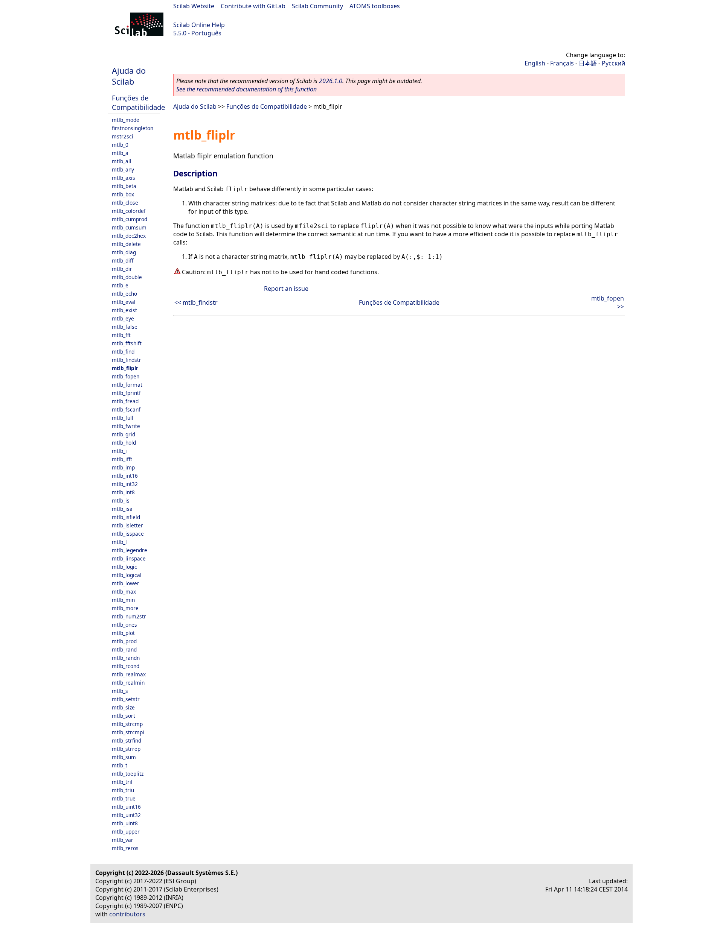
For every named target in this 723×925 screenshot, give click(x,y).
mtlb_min (123, 599)
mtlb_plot (123, 632)
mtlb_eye (123, 318)
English (535, 63)
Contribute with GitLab (253, 6)
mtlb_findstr (126, 359)
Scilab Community (317, 6)
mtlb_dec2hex (129, 235)
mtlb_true (124, 798)
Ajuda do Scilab (129, 76)
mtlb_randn (126, 657)
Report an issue (286, 288)
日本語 (588, 63)
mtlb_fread (125, 401)
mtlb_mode (125, 119)
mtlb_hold (124, 442)
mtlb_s (120, 690)
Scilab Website (193, 6)
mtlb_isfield (126, 517)
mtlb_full (122, 417)
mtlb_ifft (122, 459)
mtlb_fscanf (126, 409)
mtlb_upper (126, 831)
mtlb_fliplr (125, 368)
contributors (127, 914)
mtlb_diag (124, 252)
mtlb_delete (126, 244)
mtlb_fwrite (126, 426)
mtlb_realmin (128, 682)
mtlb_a (120, 152)
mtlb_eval (124, 301)
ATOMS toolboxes (374, 6)
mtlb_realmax (129, 674)
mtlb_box (123, 194)
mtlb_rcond (125, 666)
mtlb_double (127, 277)
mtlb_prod (124, 641)
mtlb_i (119, 450)
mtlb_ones (124, 624)
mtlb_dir (122, 268)
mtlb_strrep (126, 748)
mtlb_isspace (128, 533)
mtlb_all (121, 161)
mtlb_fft (121, 335)
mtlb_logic (124, 566)
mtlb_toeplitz (127, 773)
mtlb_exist (124, 310)
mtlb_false (124, 326)
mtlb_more (125, 608)
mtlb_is (121, 500)
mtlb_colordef (129, 210)
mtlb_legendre (129, 550)
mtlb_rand (124, 649)
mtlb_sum (124, 757)
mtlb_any (123, 169)
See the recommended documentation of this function (246, 89)
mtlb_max (124, 591)
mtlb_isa (122, 508)
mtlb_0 (120, 144)
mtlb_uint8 (125, 823)
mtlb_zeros (125, 848)
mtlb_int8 (123, 492)
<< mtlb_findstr (196, 302)
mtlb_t (119, 765)
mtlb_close (125, 202)
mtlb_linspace (129, 558)
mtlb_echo (124, 293)
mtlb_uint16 (126, 806)
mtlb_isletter (127, 525)
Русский (613, 63)
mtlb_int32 (125, 484)
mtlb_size (123, 707)
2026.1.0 (330, 81)
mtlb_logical (127, 575)
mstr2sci (122, 136)
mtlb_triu (123, 790)
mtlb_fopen (125, 376)
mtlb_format (127, 384)
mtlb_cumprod (129, 219)
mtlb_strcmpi (128, 732)
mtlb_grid (123, 434)
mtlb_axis (123, 177)
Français (562, 63)
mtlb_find (123, 351)
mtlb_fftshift (127, 343)
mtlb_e (120, 285)
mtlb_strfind (126, 740)
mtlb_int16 (125, 475)
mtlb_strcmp (127, 724)
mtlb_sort (123, 715)
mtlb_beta (124, 186)
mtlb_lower (125, 583)
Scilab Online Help (199, 25)
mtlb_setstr (126, 699)
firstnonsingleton (132, 128)
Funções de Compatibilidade (138, 102)
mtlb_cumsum (129, 227)
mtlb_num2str (129, 616)
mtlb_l (119, 541)
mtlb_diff (122, 260)
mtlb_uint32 (126, 815)
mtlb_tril (122, 781)
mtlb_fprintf (126, 392)
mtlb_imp (123, 467)
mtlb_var (122, 839)
